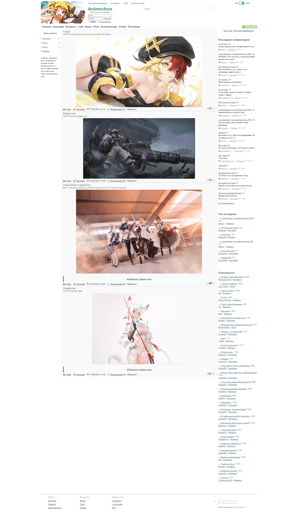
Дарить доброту (228, 464)
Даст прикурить (228, 251)
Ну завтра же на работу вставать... (236, 416)
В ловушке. (223, 44)
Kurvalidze (47, 38)
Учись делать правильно (231, 304)
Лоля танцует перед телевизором (235, 366)
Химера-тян (69, 288)
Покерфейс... (226, 402)
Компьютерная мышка (230, 457)
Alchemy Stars (83, 34)
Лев (220, 460)
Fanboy (45, 47)
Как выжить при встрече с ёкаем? (235, 423)
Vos (219, 307)
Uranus (223, 62)
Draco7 (45, 43)
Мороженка (226, 395)
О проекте (115, 3)
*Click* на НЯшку (229, 284)
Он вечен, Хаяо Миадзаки (232, 277)
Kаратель (222, 425)
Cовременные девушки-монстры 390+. (235, 54)
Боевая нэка (69, 113)
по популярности (243, 30)
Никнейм (46, 51)
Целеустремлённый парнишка (234, 389)
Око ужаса (222, 145)
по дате (228, 30)
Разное (122, 26)
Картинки (58, 26)
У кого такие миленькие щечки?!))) (236, 382)
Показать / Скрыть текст (140, 279)
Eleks (223, 49)
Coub (81, 26)
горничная (72, 187)
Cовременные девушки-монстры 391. (237, 241)
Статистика (117, 504)
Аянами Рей (226, 257)
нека (85, 116)
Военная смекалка (229, 450)
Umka (68, 109)
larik (220, 313)
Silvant (223, 141)
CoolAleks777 (226, 98)
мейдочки (82, 187)
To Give (224, 297)
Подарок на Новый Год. (231, 443)
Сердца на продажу (229, 345)
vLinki (221, 341)
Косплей (122, 187)
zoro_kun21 (223, 286)
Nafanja (224, 168)
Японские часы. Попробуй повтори (236, 325)
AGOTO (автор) (70, 34)
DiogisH (224, 199)
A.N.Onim (225, 85)
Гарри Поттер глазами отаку (233, 318)
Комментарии (116, 109)
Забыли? (107, 18)
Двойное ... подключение (232, 331)
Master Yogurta (224, 300)
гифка (79, 116)
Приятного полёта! (229, 471)
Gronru (66, 31)
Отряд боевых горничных (76, 185)
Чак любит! (226, 311)
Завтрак (221, 132)
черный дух (223, 439)
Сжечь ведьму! (227, 290)
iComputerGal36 (225, 480)
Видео (88, 26)
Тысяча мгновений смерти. (230, 193)
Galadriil (222, 348)
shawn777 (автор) (109, 187)
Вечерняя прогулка (226, 173)
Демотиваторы (109, 26)
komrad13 (222, 334)
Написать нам (137, 3)
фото (65, 187)
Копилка (224, 359)
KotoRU (221, 466)
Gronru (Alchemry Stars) (100, 34)
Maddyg (222, 398)
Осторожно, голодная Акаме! (233, 409)
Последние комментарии (234, 39)
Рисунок (224, 477)
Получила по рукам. (227, 67)
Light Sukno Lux (227, 161)
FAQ (126, 3)
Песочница (134, 26)
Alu (219, 293)
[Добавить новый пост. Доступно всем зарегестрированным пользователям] (249, 28)
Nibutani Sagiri (224, 279)
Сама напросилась (229, 430)
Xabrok (224, 105)
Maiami (221, 320)
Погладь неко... (227, 352)
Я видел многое (227, 436)
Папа (223, 338)
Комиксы (70, 26)
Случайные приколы (97, 3)
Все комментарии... (226, 203)
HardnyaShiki (224, 327)
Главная (46, 26)
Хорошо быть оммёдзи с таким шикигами (239, 372)
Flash (96, 26)
